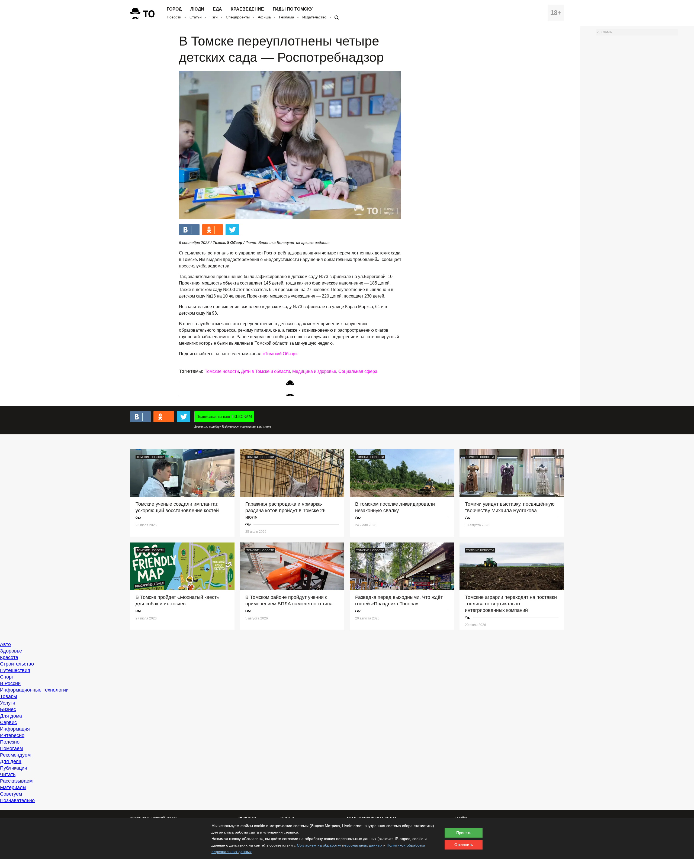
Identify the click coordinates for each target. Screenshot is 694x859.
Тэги (214, 17)
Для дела (10, 761)
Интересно (12, 735)
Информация (15, 729)
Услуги (7, 703)
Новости (174, 17)
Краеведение (247, 9)
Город (174, 9)
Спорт (7, 677)
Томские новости (222, 371)
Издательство (314, 17)
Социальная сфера (357, 371)
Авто (5, 644)
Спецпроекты (238, 17)
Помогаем (11, 748)
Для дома (11, 716)
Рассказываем (16, 781)
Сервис (8, 722)
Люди (197, 9)
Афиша (264, 17)
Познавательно (17, 800)
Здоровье (11, 651)
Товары (8, 696)
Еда (217, 9)
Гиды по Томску (293, 9)
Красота (9, 657)
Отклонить (463, 844)
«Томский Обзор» (280, 353)
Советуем (11, 794)
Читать (7, 774)
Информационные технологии (34, 690)
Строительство (17, 664)
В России (10, 683)
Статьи (195, 17)
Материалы (13, 787)
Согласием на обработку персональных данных (339, 845)
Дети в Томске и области (265, 371)
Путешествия (15, 670)
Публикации (13, 768)
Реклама (286, 17)
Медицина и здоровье (314, 371)
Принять (463, 833)
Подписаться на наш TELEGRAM (224, 417)
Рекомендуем (15, 755)
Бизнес (8, 709)
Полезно (10, 742)
